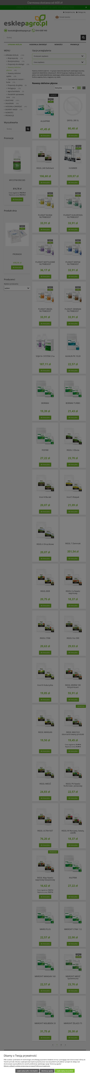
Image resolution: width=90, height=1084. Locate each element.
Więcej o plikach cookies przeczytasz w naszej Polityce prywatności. (27, 1066)
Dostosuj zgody (47, 1071)
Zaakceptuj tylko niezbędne (27, 1071)
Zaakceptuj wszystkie (64, 1071)
